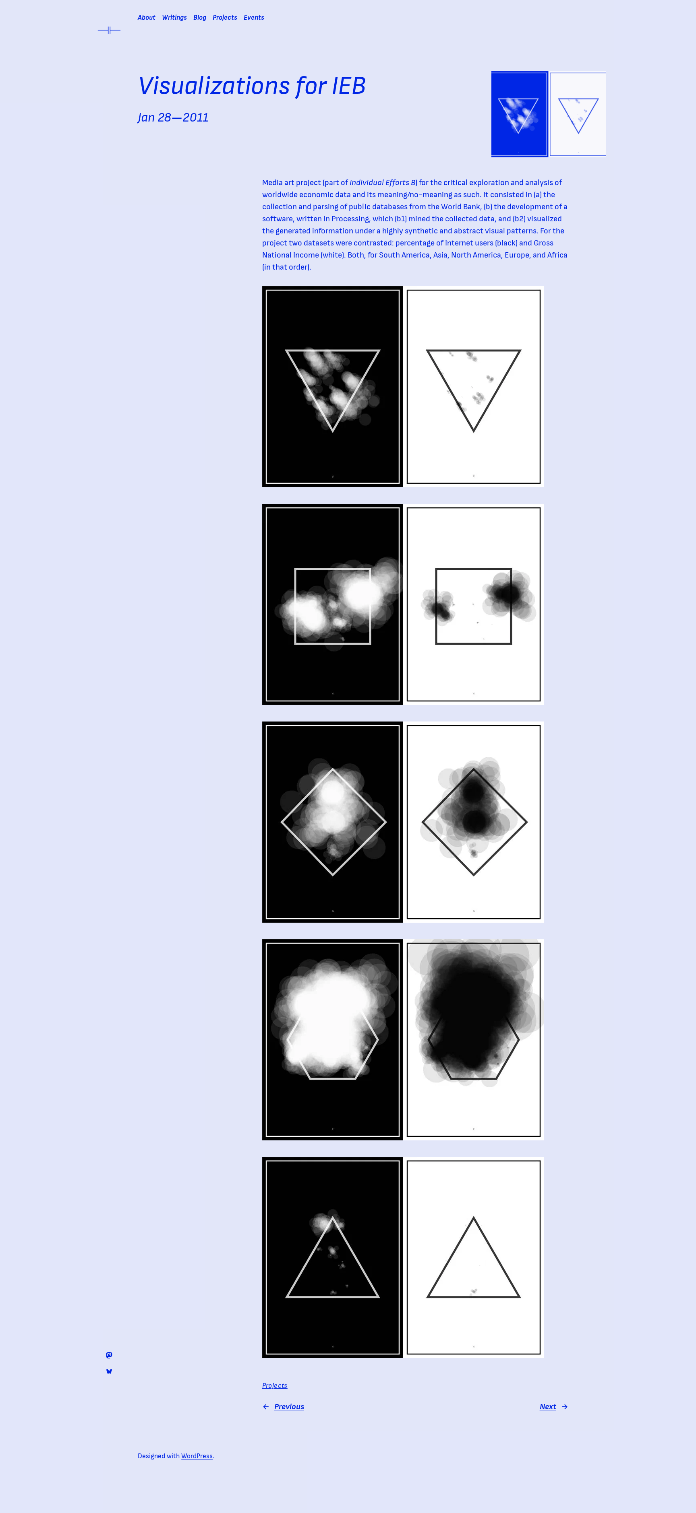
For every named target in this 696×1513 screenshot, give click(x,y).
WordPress (197, 1456)
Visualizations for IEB (251, 86)
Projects (275, 1386)
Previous (289, 1407)
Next (548, 1407)
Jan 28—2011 (173, 118)
